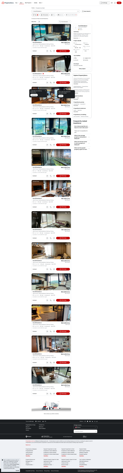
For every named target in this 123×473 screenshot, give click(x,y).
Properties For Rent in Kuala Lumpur (69, 454)
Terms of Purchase (55, 470)
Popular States (82, 449)
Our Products (28, 428)
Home (33, 8)
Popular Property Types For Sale (51, 459)
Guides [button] (35, 2)
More (40, 2)
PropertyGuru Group (30, 425)
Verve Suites (82, 462)
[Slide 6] (53, 226)
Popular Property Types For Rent (69, 459)
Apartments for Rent (65, 461)
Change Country (77, 425)
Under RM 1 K (82, 104)
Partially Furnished (84, 116)
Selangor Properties (83, 452)
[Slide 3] (51, 257)
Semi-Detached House (83, 82)
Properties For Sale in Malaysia (50, 450)
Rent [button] (21, 2)
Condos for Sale (47, 462)
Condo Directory (29, 452)
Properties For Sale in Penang (50, 452)
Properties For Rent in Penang (67, 452)
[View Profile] (36, 25)
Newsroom (41, 426)
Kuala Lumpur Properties (84, 450)
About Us (27, 426)
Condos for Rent (64, 462)
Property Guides (29, 464)
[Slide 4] (51, 226)
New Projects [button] (28, 2)
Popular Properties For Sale (50, 449)
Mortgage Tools (29, 461)
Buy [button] (16, 2)
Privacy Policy (16, 464)
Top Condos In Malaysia (85, 459)
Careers (27, 430)
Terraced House (77, 81)
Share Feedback (42, 428)
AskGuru (27, 462)
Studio (75, 110)
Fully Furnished (77, 116)
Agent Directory (29, 454)
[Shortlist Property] (69, 26)
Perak (78, 97)
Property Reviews (29, 450)
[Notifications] (115, 3)
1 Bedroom (79, 110)
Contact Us (41, 425)
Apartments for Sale (48, 461)
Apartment (76, 82)
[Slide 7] (54, 226)
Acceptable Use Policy (30, 470)
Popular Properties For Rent (67, 449)
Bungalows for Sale (48, 464)
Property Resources (30, 459)
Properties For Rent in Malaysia (68, 450)
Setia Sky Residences (83, 461)
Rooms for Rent (64, 464)
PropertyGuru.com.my (30, 441)
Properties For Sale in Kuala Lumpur (51, 454)
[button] (77, 38)
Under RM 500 (76, 104)
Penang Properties (83, 454)
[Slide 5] (52, 226)
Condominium (83, 81)
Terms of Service (39, 470)
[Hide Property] (66, 26)
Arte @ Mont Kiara (83, 464)
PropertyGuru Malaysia (31, 449)
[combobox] (55, 11)
